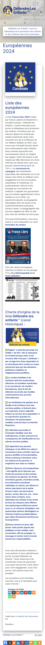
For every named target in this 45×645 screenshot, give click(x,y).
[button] (18, 246)
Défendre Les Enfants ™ (24, 10)
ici (22, 165)
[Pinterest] (26, 592)
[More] (14, 596)
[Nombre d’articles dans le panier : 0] (25, 23)
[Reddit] (18, 592)
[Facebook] (10, 592)
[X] (14, 592)
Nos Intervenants (31, 616)
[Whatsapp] (10, 596)
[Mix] (34, 592)
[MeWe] (30, 592)
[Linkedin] (22, 592)
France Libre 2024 (21, 117)
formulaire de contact (15, 225)
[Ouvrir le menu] (41, 12)
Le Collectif (19, 616)
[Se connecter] (5, 23)
